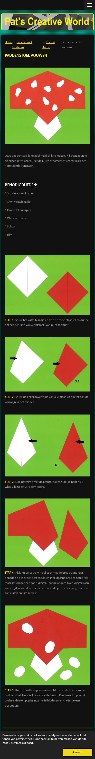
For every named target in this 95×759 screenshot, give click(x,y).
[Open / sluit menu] (89, 5)
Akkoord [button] (77, 752)
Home (8, 42)
